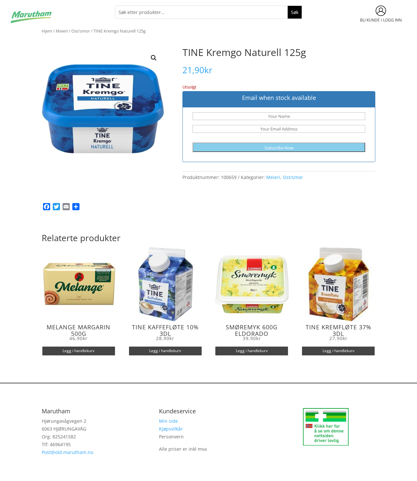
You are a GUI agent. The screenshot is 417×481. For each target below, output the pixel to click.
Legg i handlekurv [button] (78, 350)
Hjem (47, 31)
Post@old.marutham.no (67, 452)
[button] (154, 58)
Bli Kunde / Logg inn (381, 20)
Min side (168, 421)
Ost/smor (80, 31)
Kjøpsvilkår (171, 429)
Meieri (62, 31)
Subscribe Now (279, 148)
